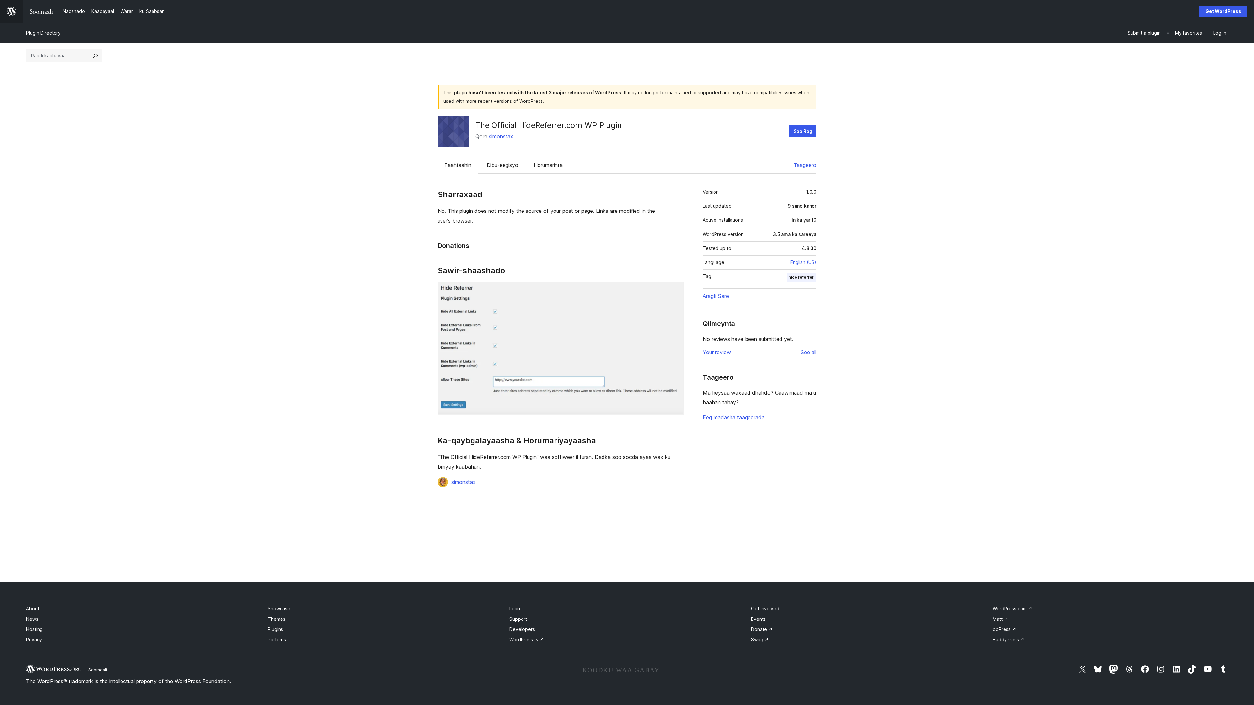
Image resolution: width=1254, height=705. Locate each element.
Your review (717, 352)
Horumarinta (548, 165)
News (32, 619)
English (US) (803, 262)
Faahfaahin (457, 165)
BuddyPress (1008, 639)
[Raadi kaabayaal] (95, 55)
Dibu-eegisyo (502, 165)
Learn (515, 608)
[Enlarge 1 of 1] (675, 291)
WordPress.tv (526, 639)
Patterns (277, 639)
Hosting (34, 629)
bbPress (1004, 629)
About (32, 608)
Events (758, 619)
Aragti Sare (716, 296)
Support (518, 619)
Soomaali (97, 669)
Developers (522, 629)
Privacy (34, 639)
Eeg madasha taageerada (733, 417)
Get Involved (765, 608)
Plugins (275, 629)
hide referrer (801, 277)
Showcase (279, 608)
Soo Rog (803, 131)
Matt (1000, 619)
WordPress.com (1012, 608)
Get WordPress (1223, 11)
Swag (760, 639)
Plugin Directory (43, 33)
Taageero (805, 165)
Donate (762, 629)
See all (808, 352)
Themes (276, 619)
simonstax (501, 136)
